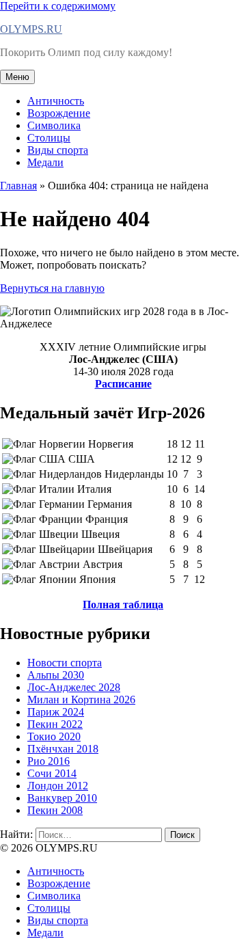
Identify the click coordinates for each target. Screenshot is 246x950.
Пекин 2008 (55, 810)
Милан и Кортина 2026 (81, 699)
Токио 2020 (54, 736)
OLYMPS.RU (31, 29)
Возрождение (58, 113)
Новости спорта (64, 662)
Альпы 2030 (55, 675)
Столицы (48, 138)
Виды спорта (57, 150)
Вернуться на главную (52, 288)
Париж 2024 (55, 712)
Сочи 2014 (52, 773)
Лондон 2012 (57, 785)
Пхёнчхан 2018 (62, 749)
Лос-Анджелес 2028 (73, 687)
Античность (55, 101)
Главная (18, 185)
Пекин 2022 (55, 724)
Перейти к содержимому (57, 6)
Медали (45, 162)
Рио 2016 (48, 761)
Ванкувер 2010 (62, 798)
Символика (54, 125)
